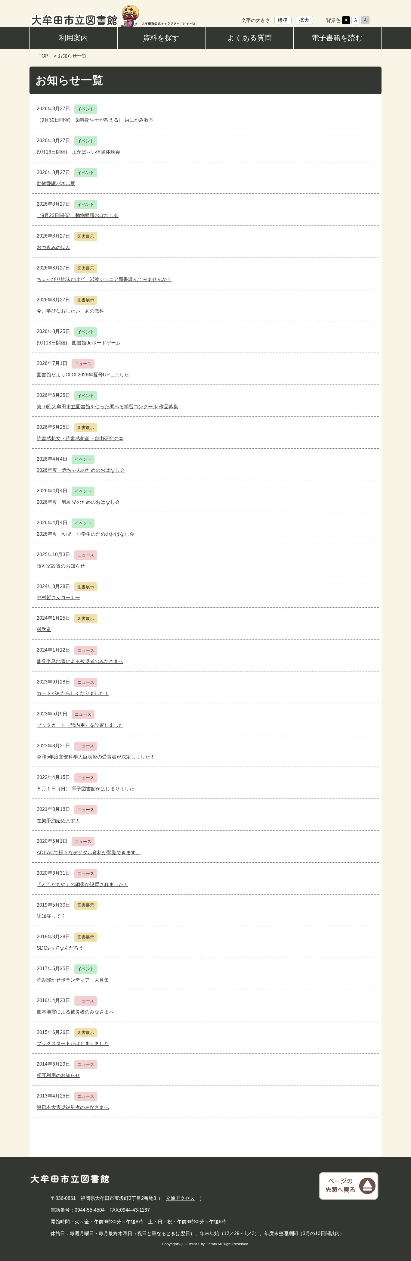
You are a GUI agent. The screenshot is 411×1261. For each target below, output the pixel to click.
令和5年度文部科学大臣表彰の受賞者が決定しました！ (96, 756)
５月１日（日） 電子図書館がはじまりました (85, 788)
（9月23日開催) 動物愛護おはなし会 (78, 215)
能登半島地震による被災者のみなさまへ (80, 661)
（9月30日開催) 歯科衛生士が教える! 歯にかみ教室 (95, 120)
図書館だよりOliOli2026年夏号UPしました (83, 374)
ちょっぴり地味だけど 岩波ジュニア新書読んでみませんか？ (104, 279)
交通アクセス (180, 1198)
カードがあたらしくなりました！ (73, 693)
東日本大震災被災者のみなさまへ (73, 1107)
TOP (43, 55)
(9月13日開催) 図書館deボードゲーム (79, 342)
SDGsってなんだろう (60, 948)
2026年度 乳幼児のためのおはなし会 (78, 502)
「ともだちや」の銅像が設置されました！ (82, 884)
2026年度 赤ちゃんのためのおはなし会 (81, 470)
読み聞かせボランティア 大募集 (73, 979)
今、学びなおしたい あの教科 (70, 310)
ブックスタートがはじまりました (73, 1043)
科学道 (44, 629)
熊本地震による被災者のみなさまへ (75, 1011)
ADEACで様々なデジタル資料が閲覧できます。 (89, 852)
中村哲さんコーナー (58, 597)
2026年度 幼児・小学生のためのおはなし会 (85, 534)
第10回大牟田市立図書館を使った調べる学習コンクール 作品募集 (107, 406)
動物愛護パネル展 (56, 183)
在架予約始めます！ (58, 820)
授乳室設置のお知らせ (61, 565)
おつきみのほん (53, 247)
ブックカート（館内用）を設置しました (80, 725)
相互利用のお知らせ (58, 1075)
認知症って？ (51, 916)
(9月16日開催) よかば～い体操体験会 (78, 151)
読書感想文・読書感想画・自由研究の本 (80, 438)
